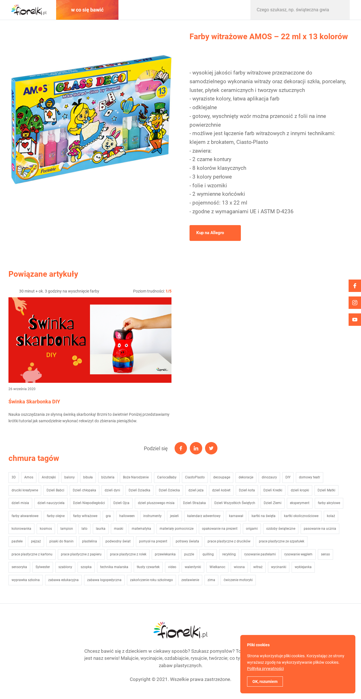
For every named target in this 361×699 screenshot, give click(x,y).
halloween (127, 516)
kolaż (331, 516)
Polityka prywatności (265, 668)
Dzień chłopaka (84, 490)
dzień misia (20, 503)
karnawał (236, 516)
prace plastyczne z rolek (128, 554)
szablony (65, 567)
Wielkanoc (217, 567)
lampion (66, 529)
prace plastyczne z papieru (81, 554)
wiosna (239, 567)
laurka (100, 529)
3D (14, 477)
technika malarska (114, 567)
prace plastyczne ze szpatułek (281, 541)
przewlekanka (165, 554)
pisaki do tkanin (61, 541)
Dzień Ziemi (272, 503)
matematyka (141, 529)
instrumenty (152, 516)
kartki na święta (264, 516)
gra (108, 516)
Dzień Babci (55, 490)
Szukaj (339, 9)
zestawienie (190, 580)
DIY (287, 477)
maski (118, 529)
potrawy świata (187, 541)
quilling (208, 554)
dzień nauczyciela (51, 503)
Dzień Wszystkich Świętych (234, 503)
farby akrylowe (329, 503)
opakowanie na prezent (219, 529)
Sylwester (43, 567)
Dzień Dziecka (169, 490)
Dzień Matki (326, 490)
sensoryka (19, 567)
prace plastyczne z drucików (229, 541)
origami (252, 529)
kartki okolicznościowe (301, 516)
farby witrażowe (85, 516)
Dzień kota (247, 490)
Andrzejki (49, 477)
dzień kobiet (221, 490)
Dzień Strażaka (194, 503)
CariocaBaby (167, 477)
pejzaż (36, 541)
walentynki (193, 567)
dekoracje (246, 477)
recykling (229, 554)
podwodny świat (118, 541)
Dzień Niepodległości (89, 503)
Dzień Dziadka (139, 490)
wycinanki (278, 567)
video (172, 567)
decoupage (221, 477)
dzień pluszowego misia (156, 503)
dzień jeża (196, 490)
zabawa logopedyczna (104, 580)
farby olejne (56, 516)
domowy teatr (309, 477)
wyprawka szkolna (26, 580)
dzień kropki (300, 490)
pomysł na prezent (153, 541)
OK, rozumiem (265, 681)
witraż (258, 567)
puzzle (189, 554)
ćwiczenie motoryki (238, 580)
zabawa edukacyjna (63, 580)
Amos (28, 477)
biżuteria (108, 477)
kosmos (46, 529)
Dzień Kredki (272, 490)
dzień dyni (112, 490)
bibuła (88, 477)
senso (325, 554)
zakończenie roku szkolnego (151, 580)
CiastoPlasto (195, 477)
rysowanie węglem (298, 554)
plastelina (89, 541)
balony (69, 477)
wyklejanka (303, 567)
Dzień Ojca (121, 503)
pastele (17, 541)
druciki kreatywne (25, 490)
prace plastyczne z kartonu (32, 554)
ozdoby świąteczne (280, 529)
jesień (174, 516)
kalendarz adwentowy (204, 516)
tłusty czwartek (148, 567)
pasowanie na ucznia (320, 529)
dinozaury (269, 477)
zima (211, 580)
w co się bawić (87, 10)
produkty (216, 10)
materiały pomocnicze (176, 529)
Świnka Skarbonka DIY (34, 402)
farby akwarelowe (25, 516)
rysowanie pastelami (260, 554)
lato (84, 529)
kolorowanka (21, 529)
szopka (86, 567)
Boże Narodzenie (136, 477)
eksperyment (299, 503)
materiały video (152, 10)
